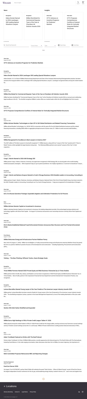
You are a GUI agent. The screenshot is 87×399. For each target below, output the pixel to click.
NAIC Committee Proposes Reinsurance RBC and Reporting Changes (26, 354)
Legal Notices (25, 392)
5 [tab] (8, 41)
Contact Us (17, 392)
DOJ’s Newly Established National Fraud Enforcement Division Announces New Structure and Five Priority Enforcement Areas (42, 226)
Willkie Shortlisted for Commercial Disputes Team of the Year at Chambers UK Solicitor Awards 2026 (36, 94)
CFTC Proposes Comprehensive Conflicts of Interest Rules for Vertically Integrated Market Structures (36, 111)
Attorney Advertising (8, 392)
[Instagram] (82, 392)
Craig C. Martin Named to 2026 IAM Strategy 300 (19, 159)
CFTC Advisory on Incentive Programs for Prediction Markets (23, 63)
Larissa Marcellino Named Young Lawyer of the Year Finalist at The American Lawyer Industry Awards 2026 (38, 289)
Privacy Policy (33, 392)
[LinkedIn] (79, 392)
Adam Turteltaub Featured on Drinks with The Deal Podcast (23, 337)
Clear (43, 50)
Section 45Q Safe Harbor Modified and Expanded (19, 308)
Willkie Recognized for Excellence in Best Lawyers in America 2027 (25, 140)
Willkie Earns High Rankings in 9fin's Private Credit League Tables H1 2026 (27, 321)
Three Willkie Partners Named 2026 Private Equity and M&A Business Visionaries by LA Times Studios (36, 271)
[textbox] (36, 46)
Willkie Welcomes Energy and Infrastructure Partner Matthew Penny (25, 240)
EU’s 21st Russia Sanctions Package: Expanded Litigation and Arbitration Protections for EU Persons (36, 194)
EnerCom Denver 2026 (11, 366)
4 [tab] (7, 41)
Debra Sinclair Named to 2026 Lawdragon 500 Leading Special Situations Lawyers (30, 76)
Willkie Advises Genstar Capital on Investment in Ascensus (22, 206)
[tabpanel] (13, 26)
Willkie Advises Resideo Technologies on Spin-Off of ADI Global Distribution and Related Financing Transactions (39, 123)
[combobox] (36, 46)
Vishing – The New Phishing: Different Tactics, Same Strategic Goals (26, 258)
